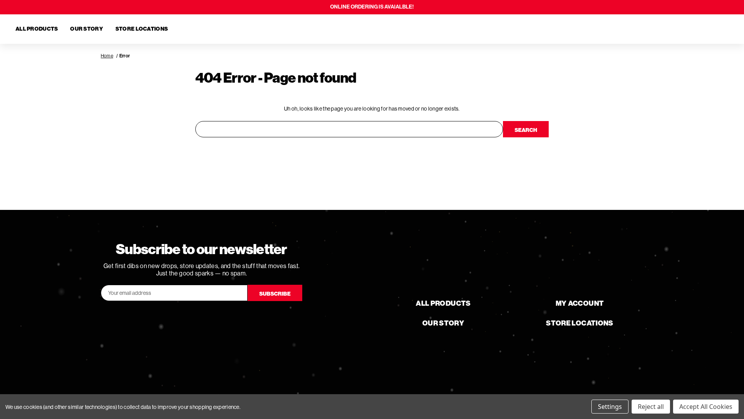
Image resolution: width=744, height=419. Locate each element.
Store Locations (141, 29)
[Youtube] (201, 318)
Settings (610, 406)
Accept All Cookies (705, 406)
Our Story (86, 29)
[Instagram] (223, 318)
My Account (580, 303)
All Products (37, 29)
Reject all (651, 406)
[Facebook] (180, 318)
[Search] (683, 29)
